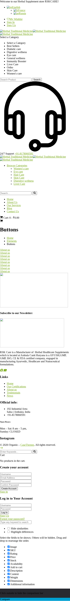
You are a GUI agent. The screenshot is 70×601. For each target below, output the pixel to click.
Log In (4, 512)
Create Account (8, 488)
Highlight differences (21, 531)
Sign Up (11, 25)
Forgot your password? (12, 518)
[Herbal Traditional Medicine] (16, 31)
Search (36, 79)
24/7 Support (7, 153)
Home (10, 237)
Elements (12, 241)
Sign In (4, 491)
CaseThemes (27, 444)
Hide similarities (19, 528)
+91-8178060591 (24, 153)
